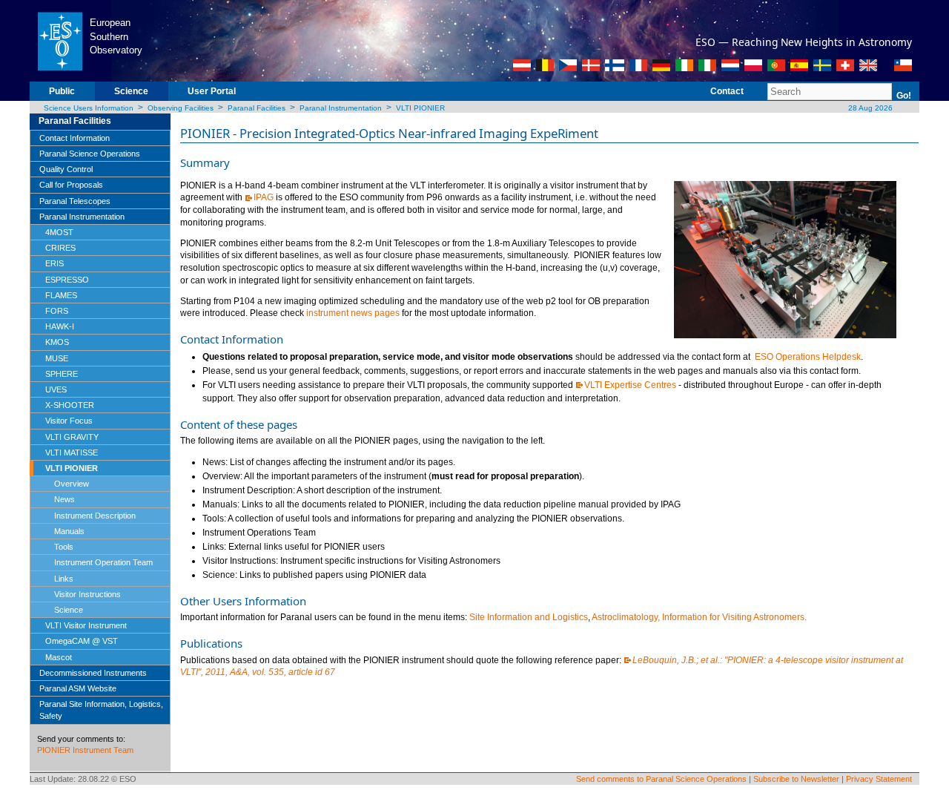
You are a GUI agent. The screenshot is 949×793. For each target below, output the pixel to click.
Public (62, 91)
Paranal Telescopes (74, 201)
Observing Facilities (181, 108)
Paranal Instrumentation (341, 108)
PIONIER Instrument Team (85, 750)
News (64, 499)
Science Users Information (88, 108)
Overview (71, 483)
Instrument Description (95, 515)
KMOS (57, 342)
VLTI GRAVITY (72, 436)
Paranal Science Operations (89, 153)
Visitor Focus (69, 420)
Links (63, 578)
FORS (56, 310)
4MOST (59, 232)
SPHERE (61, 373)
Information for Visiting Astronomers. (734, 617)
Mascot (58, 657)
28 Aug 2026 (869, 108)
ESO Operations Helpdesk (808, 357)
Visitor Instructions (87, 594)
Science (131, 91)
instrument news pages (353, 313)
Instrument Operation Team (103, 562)
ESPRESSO (67, 279)
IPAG (264, 197)
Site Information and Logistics (528, 617)
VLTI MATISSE (71, 452)
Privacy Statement (879, 778)
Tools (63, 546)
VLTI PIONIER (420, 108)
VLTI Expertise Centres (630, 385)
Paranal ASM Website (77, 688)
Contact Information (74, 138)
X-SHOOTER (69, 405)
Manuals (69, 531)
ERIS (54, 263)
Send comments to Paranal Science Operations (661, 778)
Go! (903, 96)
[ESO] (60, 40)
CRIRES (60, 247)
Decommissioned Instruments (93, 672)
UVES (56, 389)
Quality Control (66, 169)
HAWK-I (59, 326)
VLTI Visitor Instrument (86, 625)
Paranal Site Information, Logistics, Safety (101, 710)
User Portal (212, 91)
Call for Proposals (71, 184)
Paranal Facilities (256, 108)
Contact (727, 91)
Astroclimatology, (626, 617)
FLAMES (61, 295)
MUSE (56, 358)
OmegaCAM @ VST (81, 640)
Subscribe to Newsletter (796, 778)
